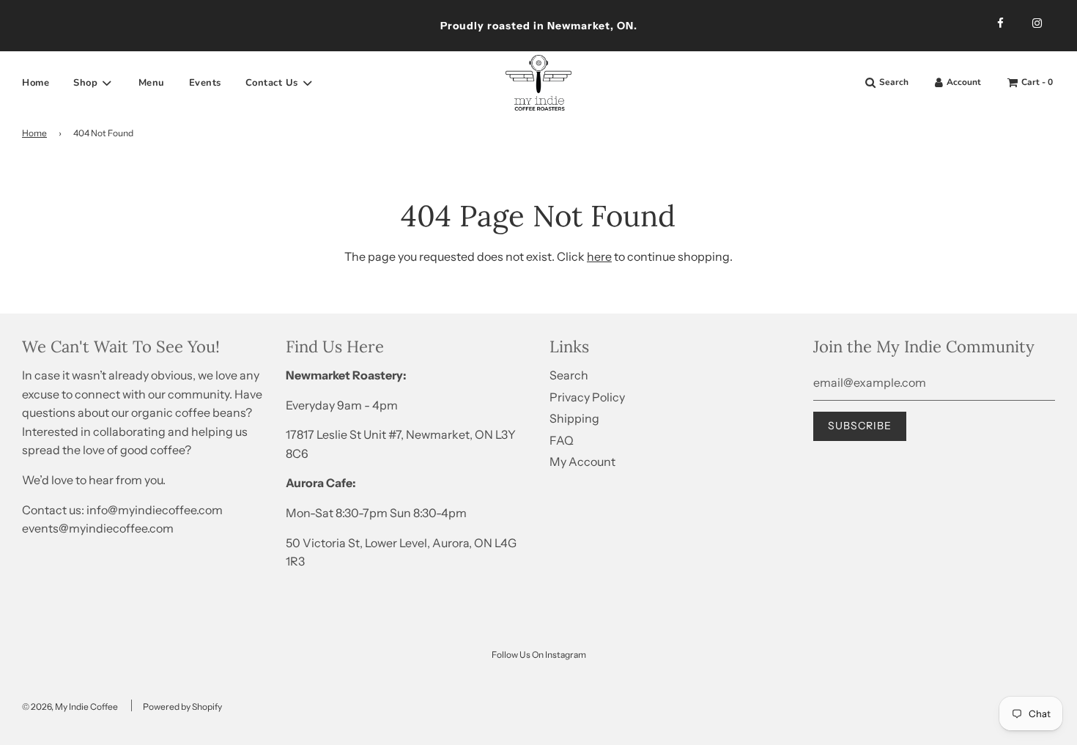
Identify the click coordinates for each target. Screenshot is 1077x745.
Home (35, 82)
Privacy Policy (587, 397)
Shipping (574, 418)
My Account (582, 461)
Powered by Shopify (182, 706)
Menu (151, 82)
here (599, 256)
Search (568, 375)
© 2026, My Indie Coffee (70, 706)
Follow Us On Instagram (539, 654)
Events (205, 82)
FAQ (561, 440)
